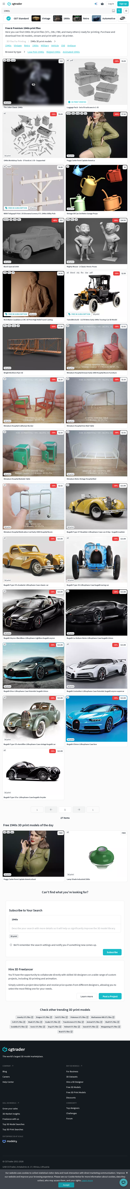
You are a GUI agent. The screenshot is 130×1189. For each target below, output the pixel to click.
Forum (69, 1118)
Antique (71, 45)
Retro (27, 45)
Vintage (18, 45)
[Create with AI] (95, 3)
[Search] (119, 10)
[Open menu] (3, 3)
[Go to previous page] (51, 809)
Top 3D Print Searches (13, 1129)
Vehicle (55, 45)
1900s (35, 45)
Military (45, 45)
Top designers (72, 1108)
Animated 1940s (71, 51)
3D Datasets (72, 1076)
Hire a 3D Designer (74, 1081)
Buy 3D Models (72, 1066)
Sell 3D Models (9, 1103)
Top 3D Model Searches (13, 1124)
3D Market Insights (11, 1113)
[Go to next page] (79, 809)
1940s (8, 45)
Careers (6, 1076)
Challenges (71, 1113)
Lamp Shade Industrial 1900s (78, 879)
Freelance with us (11, 1119)
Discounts (71, 1097)
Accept (66, 1184)
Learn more (87, 1180)
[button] (113, 10)
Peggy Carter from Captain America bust (20, 879)
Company (7, 1066)
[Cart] (102, 3)
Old (63, 45)
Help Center (8, 1081)
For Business (72, 1071)
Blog (5, 1071)
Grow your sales (10, 1108)
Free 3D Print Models (76, 1092)
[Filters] (126, 10)
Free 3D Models (73, 1087)
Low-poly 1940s (36, 51)
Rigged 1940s (53, 51)
